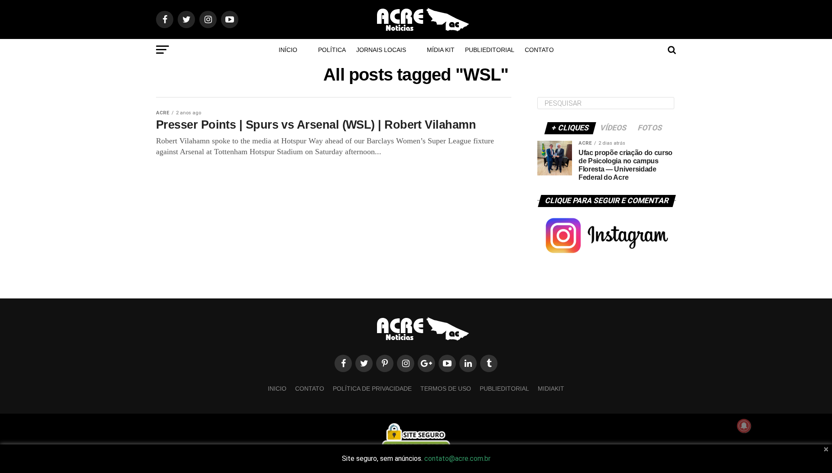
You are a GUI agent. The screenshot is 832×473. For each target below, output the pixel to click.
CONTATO (539, 49)
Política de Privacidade (372, 388)
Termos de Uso (445, 388)
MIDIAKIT (551, 388)
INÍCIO (288, 49)
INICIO (277, 388)
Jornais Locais (381, 49)
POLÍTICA (332, 49)
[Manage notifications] (744, 426)
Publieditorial (489, 49)
